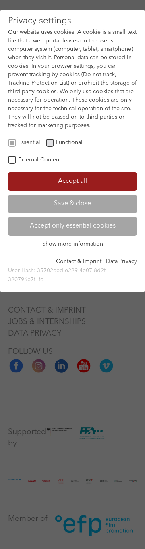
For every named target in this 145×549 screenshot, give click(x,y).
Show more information (72, 244)
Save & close (72, 203)
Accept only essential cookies (73, 226)
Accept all (72, 181)
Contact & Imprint (79, 261)
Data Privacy (121, 261)
